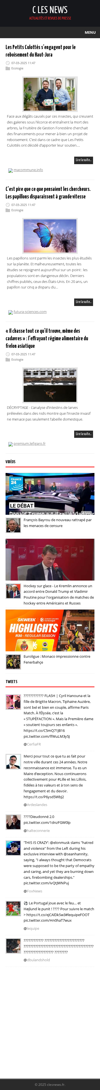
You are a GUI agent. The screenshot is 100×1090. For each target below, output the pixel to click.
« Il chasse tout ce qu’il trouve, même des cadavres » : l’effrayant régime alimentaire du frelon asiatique (47, 339)
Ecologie (17, 68)
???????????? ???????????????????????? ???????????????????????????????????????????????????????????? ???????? (59, 946)
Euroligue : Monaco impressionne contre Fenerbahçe (57, 659)
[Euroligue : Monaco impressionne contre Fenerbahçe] (13, 665)
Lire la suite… (83, 160)
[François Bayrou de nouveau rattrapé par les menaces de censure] (13, 529)
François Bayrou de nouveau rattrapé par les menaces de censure (58, 522)
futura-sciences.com (30, 311)
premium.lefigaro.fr (30, 443)
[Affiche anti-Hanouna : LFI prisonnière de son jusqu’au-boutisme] (13, 826)
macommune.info (28, 169)
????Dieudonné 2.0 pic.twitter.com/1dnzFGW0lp (47, 819)
